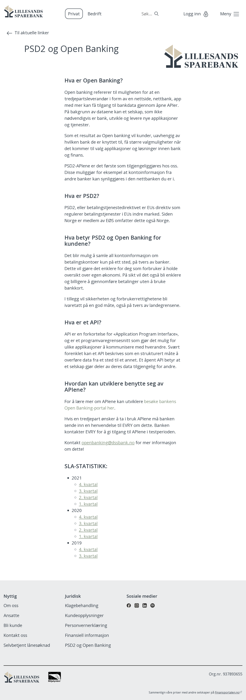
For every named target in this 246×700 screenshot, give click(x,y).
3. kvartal (88, 491)
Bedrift (95, 14)
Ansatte (11, 615)
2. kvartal (88, 497)
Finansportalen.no (227, 692)
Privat (74, 14)
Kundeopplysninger (84, 615)
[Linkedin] (144, 609)
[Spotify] (152, 609)
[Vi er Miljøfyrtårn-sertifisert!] (54, 681)
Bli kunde (13, 625)
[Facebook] (129, 609)
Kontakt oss (15, 635)
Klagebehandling (81, 605)
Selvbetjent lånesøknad (27, 645)
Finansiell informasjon (87, 635)
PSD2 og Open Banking (88, 645)
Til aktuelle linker (32, 33)
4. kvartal (88, 484)
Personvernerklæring (86, 625)
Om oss (11, 605)
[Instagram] (137, 609)
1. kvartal (88, 504)
